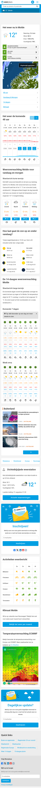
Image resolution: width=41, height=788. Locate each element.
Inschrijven (20, 543)
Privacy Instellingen (7, 785)
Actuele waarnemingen (20, 497)
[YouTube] (23, 550)
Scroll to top (37, 784)
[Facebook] (15, 550)
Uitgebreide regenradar (27, 65)
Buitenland (9, 408)
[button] (20, 75)
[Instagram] (26, 550)
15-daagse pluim (20, 751)
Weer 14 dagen (6, 751)
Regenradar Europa (7, 748)
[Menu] (37, 2)
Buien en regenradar (8, 740)
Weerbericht (5, 744)
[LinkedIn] (20, 550)
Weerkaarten (16, 744)
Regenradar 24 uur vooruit (26, 740)
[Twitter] (17, 550)
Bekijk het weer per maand (20, 624)
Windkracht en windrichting (26, 748)
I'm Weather (14, 645)
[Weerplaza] (7, 2)
